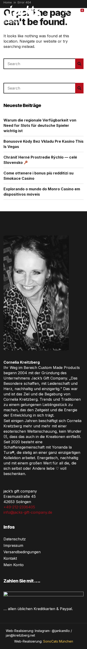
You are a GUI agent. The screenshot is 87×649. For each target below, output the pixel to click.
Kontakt (10, 558)
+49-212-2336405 (19, 507)
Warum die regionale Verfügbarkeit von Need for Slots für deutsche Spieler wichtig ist (39, 125)
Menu (13, 22)
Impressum (13, 545)
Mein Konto (13, 564)
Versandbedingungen (22, 552)
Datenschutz (14, 539)
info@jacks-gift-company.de (27, 512)
